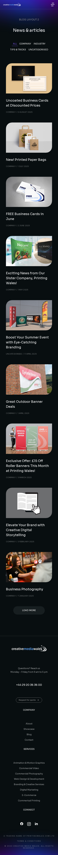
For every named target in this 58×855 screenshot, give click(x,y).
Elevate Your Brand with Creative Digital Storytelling (25, 530)
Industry (40, 43)
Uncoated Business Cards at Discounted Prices (27, 102)
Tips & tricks (18, 49)
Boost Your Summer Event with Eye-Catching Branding (27, 342)
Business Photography (24, 589)
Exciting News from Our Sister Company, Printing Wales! (26, 278)
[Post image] (29, 78)
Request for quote (27, 700)
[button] (52, 4)
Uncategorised (38, 49)
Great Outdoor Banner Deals (24, 404)
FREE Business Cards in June (25, 216)
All (15, 43)
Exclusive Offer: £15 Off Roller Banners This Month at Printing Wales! (27, 466)
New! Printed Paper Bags (26, 160)
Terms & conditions (29, 841)
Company (25, 43)
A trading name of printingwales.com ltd (29, 836)
